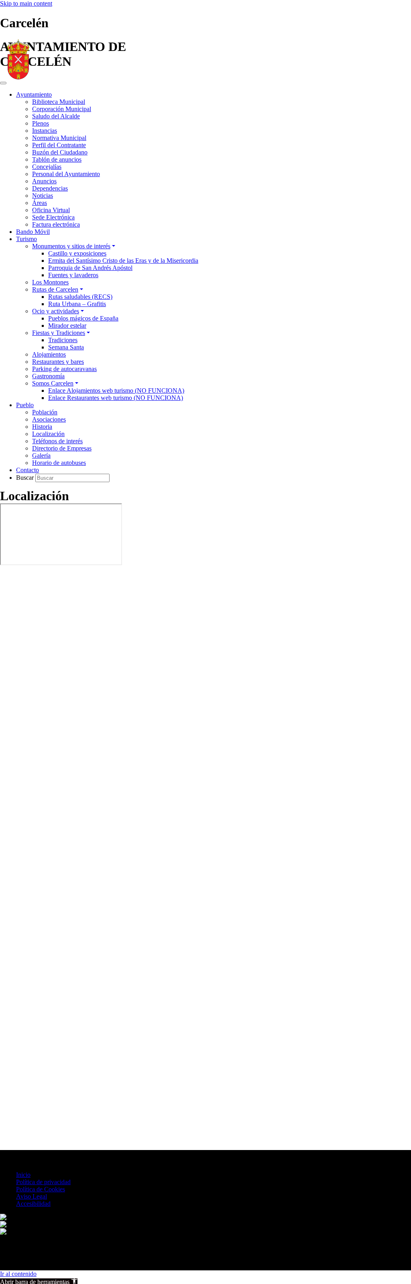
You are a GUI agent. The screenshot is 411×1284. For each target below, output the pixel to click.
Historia (42, 426)
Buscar (25, 477)
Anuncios (44, 181)
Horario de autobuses (59, 462)
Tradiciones (62, 340)
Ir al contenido (18, 1273)
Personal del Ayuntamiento (66, 173)
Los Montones (50, 282)
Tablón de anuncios (56, 159)
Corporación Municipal (61, 108)
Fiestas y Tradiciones (58, 332)
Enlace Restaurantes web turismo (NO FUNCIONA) (115, 397)
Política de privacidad (43, 1182)
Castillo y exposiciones (77, 253)
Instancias (44, 130)
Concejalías (46, 166)
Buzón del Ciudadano (59, 152)
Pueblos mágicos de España (83, 318)
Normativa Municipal (59, 137)
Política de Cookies (40, 1189)
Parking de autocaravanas (64, 368)
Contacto (27, 470)
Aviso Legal (31, 1196)
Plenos (40, 123)
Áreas (39, 202)
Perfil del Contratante (59, 145)
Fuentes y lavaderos (73, 275)
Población (44, 412)
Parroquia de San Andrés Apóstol (90, 267)
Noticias (42, 195)
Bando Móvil (33, 231)
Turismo (26, 238)
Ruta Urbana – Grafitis (77, 303)
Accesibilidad (33, 1203)
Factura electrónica (56, 224)
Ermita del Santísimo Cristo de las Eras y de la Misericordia (123, 260)
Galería (41, 455)
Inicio (23, 1174)
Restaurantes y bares (58, 361)
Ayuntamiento (34, 94)
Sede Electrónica (53, 217)
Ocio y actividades (55, 311)
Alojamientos (49, 354)
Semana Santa (66, 347)
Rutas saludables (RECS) (80, 296)
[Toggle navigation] (3, 83)
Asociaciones (49, 419)
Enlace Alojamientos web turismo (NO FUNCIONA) (116, 390)
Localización (48, 433)
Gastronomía (48, 376)
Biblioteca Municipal (58, 101)
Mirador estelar (67, 325)
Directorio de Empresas (62, 448)
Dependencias (50, 188)
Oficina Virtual (51, 210)
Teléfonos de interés (57, 441)
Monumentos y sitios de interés (71, 246)
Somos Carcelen (52, 383)
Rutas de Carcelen (55, 289)
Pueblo (25, 405)
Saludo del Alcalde (56, 116)
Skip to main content (26, 3)
